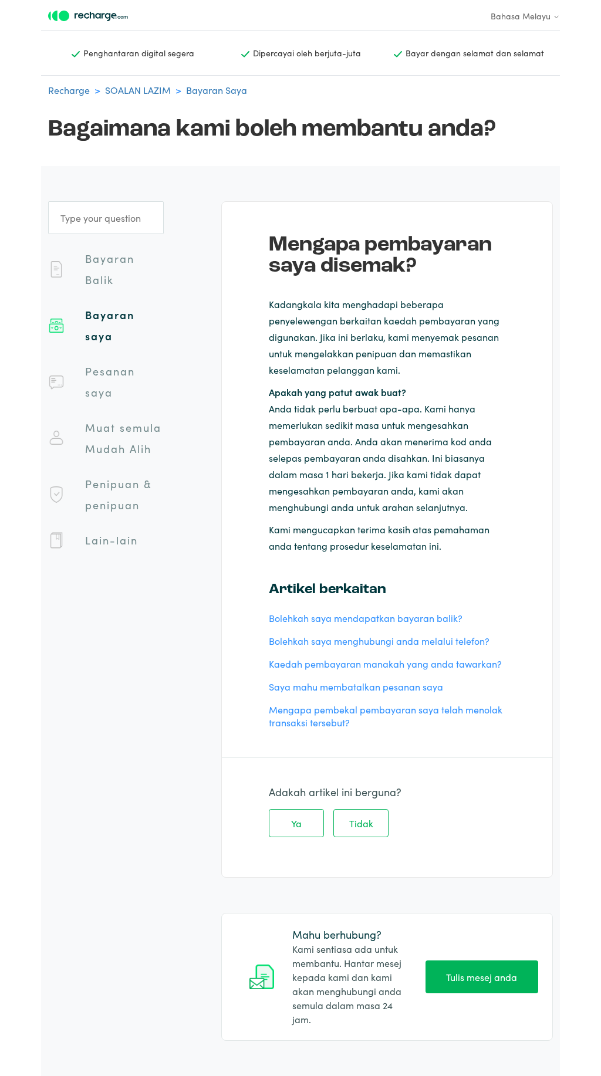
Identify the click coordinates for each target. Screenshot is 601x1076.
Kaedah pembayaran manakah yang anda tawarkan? (385, 663)
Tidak (361, 823)
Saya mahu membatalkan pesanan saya (356, 686)
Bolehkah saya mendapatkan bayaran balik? (365, 617)
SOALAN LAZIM (138, 89)
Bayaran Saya (216, 89)
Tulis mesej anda (481, 976)
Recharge (69, 89)
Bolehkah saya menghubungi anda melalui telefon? (379, 640)
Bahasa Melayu (522, 16)
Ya (296, 823)
